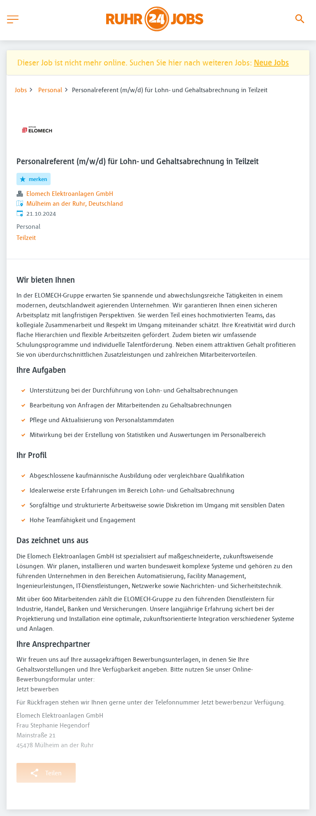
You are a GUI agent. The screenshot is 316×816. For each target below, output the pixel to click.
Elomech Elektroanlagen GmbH (69, 193)
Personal (50, 90)
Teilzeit (26, 237)
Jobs (21, 90)
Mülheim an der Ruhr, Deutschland (74, 203)
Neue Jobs (271, 62)
